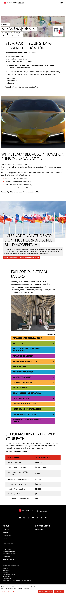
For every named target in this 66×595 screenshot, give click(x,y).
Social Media (6, 541)
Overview (6, 529)
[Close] (63, 589)
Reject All (58, 591)
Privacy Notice (6, 576)
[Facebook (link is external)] (20, 517)
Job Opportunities (8, 543)
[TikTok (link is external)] (41, 517)
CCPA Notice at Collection (9, 574)
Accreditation (7, 535)
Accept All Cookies (45, 591)
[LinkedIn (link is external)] (24, 517)
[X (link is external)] (37, 517)
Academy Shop (39, 529)
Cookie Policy (6, 572)
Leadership (6, 532)
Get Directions (6, 556)
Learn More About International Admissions (21, 257)
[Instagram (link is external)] (28, 517)
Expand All (50, 334)
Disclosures (5, 568)
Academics (4, 24)
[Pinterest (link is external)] (46, 517)
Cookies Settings (7, 578)
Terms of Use (6, 570)
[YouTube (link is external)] (33, 517)
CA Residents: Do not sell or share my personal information (17, 580)
